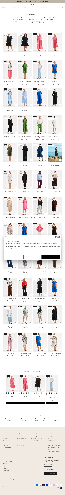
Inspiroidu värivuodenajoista (53, 451)
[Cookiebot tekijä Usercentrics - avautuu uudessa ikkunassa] (54, 237)
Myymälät (5, 440)
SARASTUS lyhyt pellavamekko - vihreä (25, 82)
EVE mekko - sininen (40, 163)
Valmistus (49, 438)
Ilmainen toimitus (24, 418)
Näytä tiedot (55, 253)
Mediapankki (5, 468)
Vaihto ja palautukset (20, 440)
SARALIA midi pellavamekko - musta (40, 271)
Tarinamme (5, 459)
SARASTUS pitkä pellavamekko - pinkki (40, 54)
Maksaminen (18, 436)
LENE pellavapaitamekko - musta (25, 191)
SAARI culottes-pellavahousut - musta (10, 137)
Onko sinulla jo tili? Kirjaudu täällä (36, 438)
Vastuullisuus (5, 463)
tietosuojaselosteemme (48, 466)
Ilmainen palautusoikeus (56, 418)
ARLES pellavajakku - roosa (10, 353)
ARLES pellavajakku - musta (55, 108)
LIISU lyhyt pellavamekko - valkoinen (10, 191)
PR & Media (5, 445)
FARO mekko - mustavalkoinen (55, 353)
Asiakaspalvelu (6, 433)
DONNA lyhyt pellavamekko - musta (55, 163)
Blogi (4, 466)
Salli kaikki (51, 257)
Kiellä (14, 257)
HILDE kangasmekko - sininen (25, 271)
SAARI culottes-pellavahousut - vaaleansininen (40, 82)
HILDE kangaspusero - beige (55, 191)
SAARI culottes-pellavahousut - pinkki (10, 82)
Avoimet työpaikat (6, 443)
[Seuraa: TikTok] (13, 479)
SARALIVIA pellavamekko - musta (54, 326)
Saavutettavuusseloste (20, 445)
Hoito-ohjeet (50, 436)
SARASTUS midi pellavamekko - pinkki (55, 54)
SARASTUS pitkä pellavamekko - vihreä (25, 137)
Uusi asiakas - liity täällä (34, 436)
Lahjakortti (18, 433)
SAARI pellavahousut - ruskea (10, 298)
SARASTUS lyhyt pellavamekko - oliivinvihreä (10, 164)
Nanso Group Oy (6, 470)
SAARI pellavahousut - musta (25, 163)
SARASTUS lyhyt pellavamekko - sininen (55, 82)
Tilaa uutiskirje (50, 473)
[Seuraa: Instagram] (7, 479)
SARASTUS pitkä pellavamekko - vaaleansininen (10, 109)
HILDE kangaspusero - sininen (10, 271)
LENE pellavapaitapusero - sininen (40, 191)
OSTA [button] (12, 403)
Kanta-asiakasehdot (34, 440)
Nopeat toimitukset (9, 418)
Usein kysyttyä (6, 436)
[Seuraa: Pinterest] (10, 479)
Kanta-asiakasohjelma (34, 433)
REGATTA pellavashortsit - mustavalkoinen (40, 326)
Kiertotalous (50, 440)
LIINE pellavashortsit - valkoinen (25, 353)
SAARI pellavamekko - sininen (55, 298)
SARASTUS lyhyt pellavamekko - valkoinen (55, 137)
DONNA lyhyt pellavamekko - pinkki (25, 217)
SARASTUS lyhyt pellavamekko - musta (25, 54)
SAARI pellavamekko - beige (10, 217)
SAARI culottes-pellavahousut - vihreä (40, 137)
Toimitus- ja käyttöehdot (21, 438)
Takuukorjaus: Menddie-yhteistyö (54, 445)
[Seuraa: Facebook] (3, 479)
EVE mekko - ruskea (55, 217)
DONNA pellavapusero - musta (40, 217)
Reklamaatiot (5, 438)
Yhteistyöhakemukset (7, 447)
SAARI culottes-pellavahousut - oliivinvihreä (55, 271)
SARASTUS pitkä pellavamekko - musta (40, 299)
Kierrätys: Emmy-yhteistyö (53, 443)
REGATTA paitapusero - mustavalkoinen (25, 326)
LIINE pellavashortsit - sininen (40, 353)
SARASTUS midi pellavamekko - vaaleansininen (25, 109)
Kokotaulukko (50, 433)
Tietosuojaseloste (19, 443)
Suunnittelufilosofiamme (8, 461)
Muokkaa (32, 257)
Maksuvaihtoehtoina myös (40, 418)
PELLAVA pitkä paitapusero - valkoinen (10, 326)
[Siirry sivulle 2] (38, 359)
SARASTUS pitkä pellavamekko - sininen (40, 109)
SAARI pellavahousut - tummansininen (25, 299)
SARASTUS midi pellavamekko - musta (10, 54)
